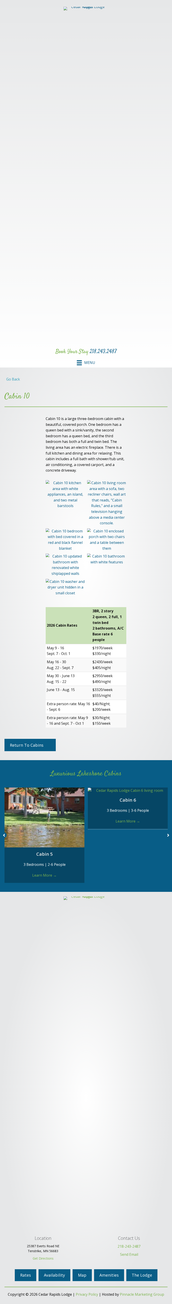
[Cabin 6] (128, 790)
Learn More (44, 875)
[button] (4, 835)
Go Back (12, 379)
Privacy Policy (87, 1294)
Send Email (129, 1254)
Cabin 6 (128, 800)
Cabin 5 (44, 854)
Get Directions (43, 1258)
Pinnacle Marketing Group (142, 1294)
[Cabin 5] (44, 817)
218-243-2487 (129, 1246)
